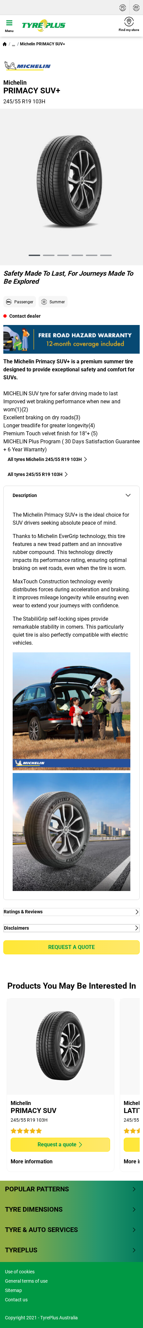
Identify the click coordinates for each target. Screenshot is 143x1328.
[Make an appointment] (136, 7)
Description (25, 495)
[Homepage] (5, 44)
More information (32, 1161)
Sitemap (13, 1290)
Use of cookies (20, 1271)
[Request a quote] (122, 7)
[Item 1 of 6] (71, 183)
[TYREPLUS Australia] (67, 25)
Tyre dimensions (34, 1209)
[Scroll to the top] (125, 1313)
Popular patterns (37, 1189)
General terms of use (26, 1281)
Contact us (16, 1299)
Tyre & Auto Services (41, 1229)
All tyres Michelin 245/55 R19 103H (45, 459)
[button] (13, 44)
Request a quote (71, 947)
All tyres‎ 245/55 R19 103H (35, 474)
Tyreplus (21, 1250)
